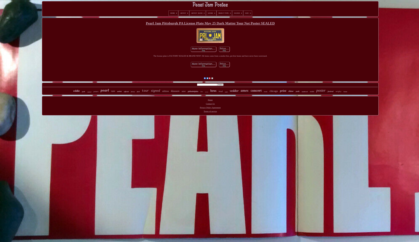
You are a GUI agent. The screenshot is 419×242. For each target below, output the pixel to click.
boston (345, 91)
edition (165, 91)
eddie (76, 90)
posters (96, 91)
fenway (133, 91)
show (291, 91)
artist (119, 91)
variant (206, 92)
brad (221, 91)
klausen (175, 90)
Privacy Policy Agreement (210, 108)
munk (265, 91)
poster (320, 90)
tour (145, 91)
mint (184, 91)
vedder (234, 90)
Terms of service (210, 111)
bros (213, 90)
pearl (105, 90)
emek (226, 92)
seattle (312, 91)
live (201, 91)
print (283, 90)
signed (155, 90)
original (89, 92)
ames (244, 90)
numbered (305, 91)
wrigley (338, 91)
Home (210, 100)
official (126, 91)
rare (113, 91)
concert (256, 90)
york (298, 91)
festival (330, 91)
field (138, 91)
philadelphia (193, 91)
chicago (274, 91)
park (83, 91)
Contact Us (210, 104)
